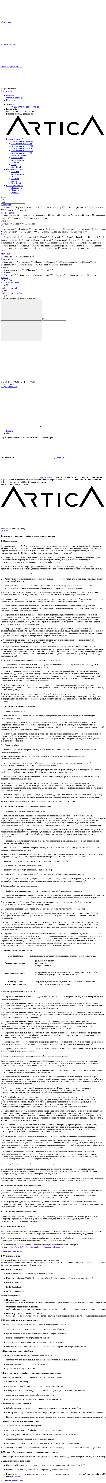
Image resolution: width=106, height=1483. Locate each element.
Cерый (45, 237)
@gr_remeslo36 (46, 477)
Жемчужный (62, 240)
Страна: (4, 221)
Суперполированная (64, 265)
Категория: (6, 205)
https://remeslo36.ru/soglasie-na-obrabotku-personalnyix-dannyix (36, 1247)
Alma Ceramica (17, 160)
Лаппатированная (70, 262)
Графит (37, 240)
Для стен (92, 275)
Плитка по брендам (14, 169)
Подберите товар (14, 66)
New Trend (16, 167)
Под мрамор (30, 232)
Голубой (25, 240)
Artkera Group (17, 158)
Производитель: (8, 213)
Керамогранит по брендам (17, 139)
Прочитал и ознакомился (12, 1251)
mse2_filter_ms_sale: (9, 288)
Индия (8, 224)
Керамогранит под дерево (22, 141)
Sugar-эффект (11, 262)
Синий (55, 249)
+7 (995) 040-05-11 (31, 107)
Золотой (89, 240)
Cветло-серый (10, 237)
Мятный (84, 243)
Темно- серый (70, 249)
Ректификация (27, 265)
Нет (47, 218)
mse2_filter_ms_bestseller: (11, 293)
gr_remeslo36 (60, 457)
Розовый (26, 246)
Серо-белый (10, 249)
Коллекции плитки (14, 185)
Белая (70, 237)
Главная (9, 431)
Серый (43, 249)
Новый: (4, 277)
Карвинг (53, 262)
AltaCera (15, 171)
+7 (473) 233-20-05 (14, 107)
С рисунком (80, 232)
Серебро (98, 246)
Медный (53, 243)
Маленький (33, 270)
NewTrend (19, 218)
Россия (19, 224)
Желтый (48, 240)
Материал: (5, 254)
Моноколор (10, 229)
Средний (47, 270)
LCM (13, 164)
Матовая (87, 262)
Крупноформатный (14, 270)
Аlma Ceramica (17, 174)
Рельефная (45, 265)
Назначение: (6, 272)
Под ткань (45, 232)
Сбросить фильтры (9, 299)
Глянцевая (27, 262)
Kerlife (14, 181)
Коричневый (25, 243)
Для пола (15, 192)
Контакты (10, 100)
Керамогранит (26, 257)
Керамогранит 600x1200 (22, 146)
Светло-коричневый (63, 246)
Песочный (97, 243)
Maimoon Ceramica (19, 155)
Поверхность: (7, 259)
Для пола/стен (77, 275)
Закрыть (4, 531)
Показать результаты (28, 299)
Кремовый (40, 243)
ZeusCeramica (35, 218)
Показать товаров (9, 91)
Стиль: (4, 226)
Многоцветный (69, 243)
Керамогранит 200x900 (21, 153)
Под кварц (86, 229)
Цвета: (4, 234)
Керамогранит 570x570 (21, 148)
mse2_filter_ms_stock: (10, 283)
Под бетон (25, 229)
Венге (15, 240)
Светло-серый (83, 246)
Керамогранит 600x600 (21, 144)
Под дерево (54, 229)
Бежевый (58, 237)
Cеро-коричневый (29, 237)
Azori (13, 176)
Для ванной (16, 188)
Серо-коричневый (27, 249)
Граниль (40, 262)
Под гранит (39, 229)
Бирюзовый (94, 237)
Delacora (15, 162)
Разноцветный (11, 246)
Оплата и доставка (14, 98)
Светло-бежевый (42, 246)
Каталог (8, 207)
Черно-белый (87, 249)
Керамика (9, 257)
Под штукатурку (61, 232)
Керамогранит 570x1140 (22, 151)
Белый (80, 237)
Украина (31, 224)
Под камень (71, 229)
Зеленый (76, 240)
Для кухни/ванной (43, 275)
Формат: (4, 267)
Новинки (10, 95)
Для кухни (16, 190)
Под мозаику (13, 232)
